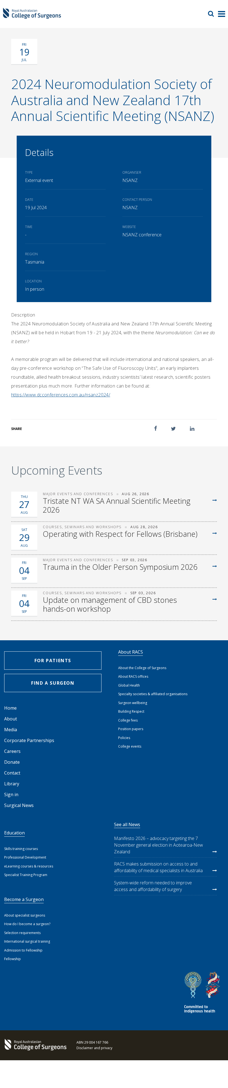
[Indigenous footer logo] (203, 993)
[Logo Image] (32, 16)
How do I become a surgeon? (27, 924)
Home (10, 708)
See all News (127, 824)
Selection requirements (22, 932)
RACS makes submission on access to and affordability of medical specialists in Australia (158, 867)
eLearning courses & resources (28, 866)
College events (129, 746)
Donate (12, 762)
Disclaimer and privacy (94, 1048)
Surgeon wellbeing (132, 702)
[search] (213, 14)
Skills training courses (21, 848)
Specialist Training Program (25, 874)
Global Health (129, 685)
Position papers (130, 729)
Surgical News (19, 805)
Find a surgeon (52, 683)
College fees (128, 720)
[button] (155, 428)
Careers (12, 751)
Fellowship (12, 959)
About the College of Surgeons (142, 668)
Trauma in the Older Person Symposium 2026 (120, 567)
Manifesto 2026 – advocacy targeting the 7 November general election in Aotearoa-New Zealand (158, 845)
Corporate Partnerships (29, 740)
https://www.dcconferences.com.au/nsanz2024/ (60, 395)
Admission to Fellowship (23, 950)
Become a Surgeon (24, 899)
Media (10, 730)
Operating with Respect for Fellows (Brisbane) (120, 534)
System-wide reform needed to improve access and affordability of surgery (153, 886)
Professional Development (25, 857)
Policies (124, 737)
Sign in (11, 794)
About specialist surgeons (24, 915)
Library (11, 784)
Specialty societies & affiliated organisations (152, 694)
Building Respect (131, 711)
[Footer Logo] (35, 1045)
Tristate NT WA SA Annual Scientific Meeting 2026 (116, 506)
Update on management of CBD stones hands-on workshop (110, 605)
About (10, 719)
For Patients (52, 660)
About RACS (130, 652)
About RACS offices (133, 676)
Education (14, 833)
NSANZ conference (142, 235)
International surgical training (27, 941)
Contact (12, 773)
